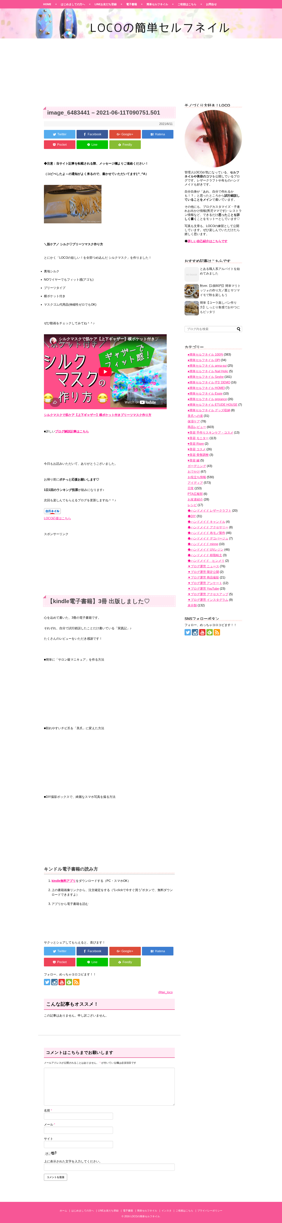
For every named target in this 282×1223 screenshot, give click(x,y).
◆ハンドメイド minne (203, 544)
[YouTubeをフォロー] (62, 982)
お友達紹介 (195, 499)
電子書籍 (131, 4)
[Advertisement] (141, 68)
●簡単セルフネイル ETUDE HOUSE (212, 404)
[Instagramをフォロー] (54, 982)
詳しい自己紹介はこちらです (208, 241)
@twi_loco (165, 992)
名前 (48, 1110)
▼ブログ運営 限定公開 (203, 572)
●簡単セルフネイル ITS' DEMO (209, 382)
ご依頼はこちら (187, 4)
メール (49, 1124)
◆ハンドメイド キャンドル (206, 521)
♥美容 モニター (198, 438)
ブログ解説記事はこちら (72, 431)
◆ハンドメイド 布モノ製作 (206, 533)
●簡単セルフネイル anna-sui (207, 365)
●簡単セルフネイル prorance (207, 399)
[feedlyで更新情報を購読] (69, 982)
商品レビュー (197, 427)
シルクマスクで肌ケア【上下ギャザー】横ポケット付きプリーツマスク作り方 (97, 415)
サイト (48, 1138)
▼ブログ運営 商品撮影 (203, 577)
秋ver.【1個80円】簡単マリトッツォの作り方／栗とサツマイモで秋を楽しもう (220, 290)
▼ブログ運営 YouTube (203, 588)
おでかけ (194, 471)
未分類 (192, 605)
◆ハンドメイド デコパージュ (208, 538)
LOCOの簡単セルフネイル (145, 1216)
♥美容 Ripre (196, 443)
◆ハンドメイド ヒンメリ (206, 560)
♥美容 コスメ (197, 449)
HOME (47, 4)
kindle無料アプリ (64, 880)
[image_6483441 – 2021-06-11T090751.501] (157, 134)
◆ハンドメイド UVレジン (205, 549)
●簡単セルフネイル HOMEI (206, 388)
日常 (191, 488)
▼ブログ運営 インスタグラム (208, 599)
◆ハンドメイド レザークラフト (209, 510)
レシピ (192, 505)
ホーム (63, 1210)
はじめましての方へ (73, 4)
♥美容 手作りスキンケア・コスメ (210, 432)
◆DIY (192, 516)
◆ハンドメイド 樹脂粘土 (205, 555)
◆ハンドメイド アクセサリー (208, 527)
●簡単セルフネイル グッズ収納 (209, 410)
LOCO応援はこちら (57, 518)
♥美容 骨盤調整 (198, 454)
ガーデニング (197, 466)
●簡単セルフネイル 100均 (205, 354)
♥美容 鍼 (194, 460)
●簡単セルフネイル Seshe (206, 376)
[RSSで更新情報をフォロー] (76, 982)
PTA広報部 (195, 494)
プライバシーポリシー (209, 1210)
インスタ (167, 1210)
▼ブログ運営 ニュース (203, 566)
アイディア (195, 482)
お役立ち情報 (197, 477)
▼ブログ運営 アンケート (205, 583)
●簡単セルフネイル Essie (205, 393)
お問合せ (211, 4)
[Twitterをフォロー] (47, 982)
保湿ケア (194, 421)
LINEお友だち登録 (106, 4)
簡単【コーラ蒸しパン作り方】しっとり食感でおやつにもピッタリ (220, 307)
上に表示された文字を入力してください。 (73, 1161)
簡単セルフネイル (157, 4)
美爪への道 (195, 415)
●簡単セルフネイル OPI (204, 360)
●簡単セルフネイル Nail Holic (208, 371)
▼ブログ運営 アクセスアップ (208, 594)
